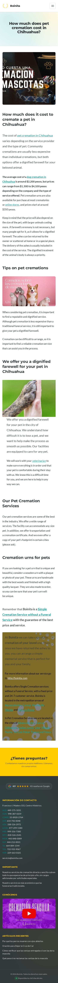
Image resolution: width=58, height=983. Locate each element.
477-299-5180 (15, 828)
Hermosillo (38, 705)
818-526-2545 (14, 835)
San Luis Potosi (26, 709)
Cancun (27, 705)
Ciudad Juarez (26, 727)
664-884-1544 (12, 845)
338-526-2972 (14, 824)
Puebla (9, 732)
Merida (9, 709)
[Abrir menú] (53, 6)
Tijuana (35, 732)
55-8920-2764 (16, 817)
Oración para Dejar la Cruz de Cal (17, 946)
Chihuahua (11, 727)
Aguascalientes (13, 705)
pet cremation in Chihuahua (35, 135)
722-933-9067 (14, 849)
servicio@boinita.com (12, 858)
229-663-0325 (14, 852)
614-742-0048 (13, 821)
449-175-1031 (14, 810)
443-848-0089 (15, 838)
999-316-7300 (14, 831)
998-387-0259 (14, 813)
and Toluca (45, 732)
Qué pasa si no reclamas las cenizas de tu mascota (25, 958)
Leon (37, 727)
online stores (12, 204)
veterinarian (39, 460)
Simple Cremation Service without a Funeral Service (26, 614)
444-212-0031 (13, 842)
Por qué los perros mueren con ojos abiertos (22, 941)
